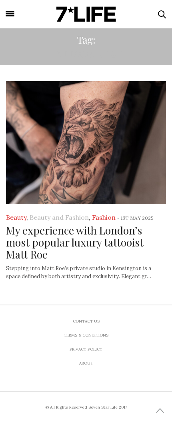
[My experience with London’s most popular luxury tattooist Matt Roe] (86, 142)
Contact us (86, 321)
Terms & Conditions (86, 335)
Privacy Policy (86, 349)
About (86, 363)
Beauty (16, 217)
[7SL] (86, 14)
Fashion (104, 217)
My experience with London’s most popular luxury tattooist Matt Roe (75, 242)
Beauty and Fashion (59, 217)
